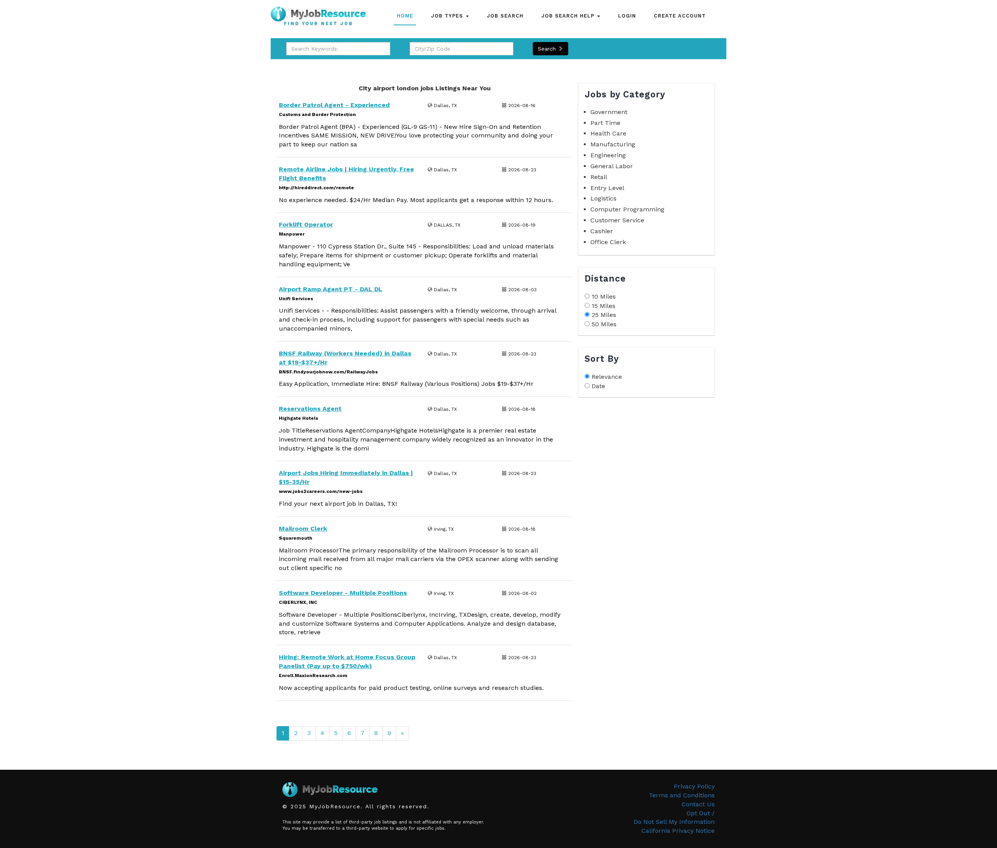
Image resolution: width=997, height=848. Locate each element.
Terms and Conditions (682, 795)
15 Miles (603, 306)
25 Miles (604, 314)
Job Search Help (568, 16)
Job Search (505, 16)
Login (627, 16)
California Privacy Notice (678, 830)
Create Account (680, 16)
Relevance (607, 376)
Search (548, 49)
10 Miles (604, 296)
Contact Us (698, 804)
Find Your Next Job (318, 23)
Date (598, 386)
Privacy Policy (694, 786)
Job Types (448, 16)
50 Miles (604, 324)
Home (405, 16)
